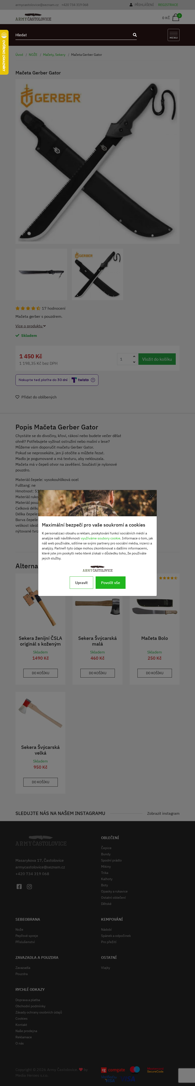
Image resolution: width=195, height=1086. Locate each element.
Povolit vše (110, 582)
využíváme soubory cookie (100, 538)
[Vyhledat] (133, 35)
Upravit (81, 582)
